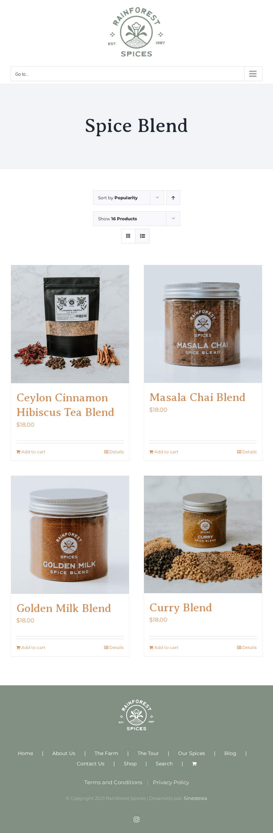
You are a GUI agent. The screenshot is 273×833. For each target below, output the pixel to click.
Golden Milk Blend (63, 608)
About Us (63, 753)
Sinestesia (195, 798)
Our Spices (191, 753)
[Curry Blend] (203, 534)
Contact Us (91, 763)
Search (164, 763)
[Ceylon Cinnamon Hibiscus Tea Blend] (70, 324)
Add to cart (33, 451)
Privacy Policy (171, 782)
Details (116, 451)
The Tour (148, 753)
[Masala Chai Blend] (203, 324)
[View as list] (142, 236)
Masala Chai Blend (197, 397)
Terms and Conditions (113, 782)
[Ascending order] (173, 197)
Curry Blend (180, 607)
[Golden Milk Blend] (70, 535)
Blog (230, 753)
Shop (130, 763)
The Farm (106, 753)
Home (25, 753)
